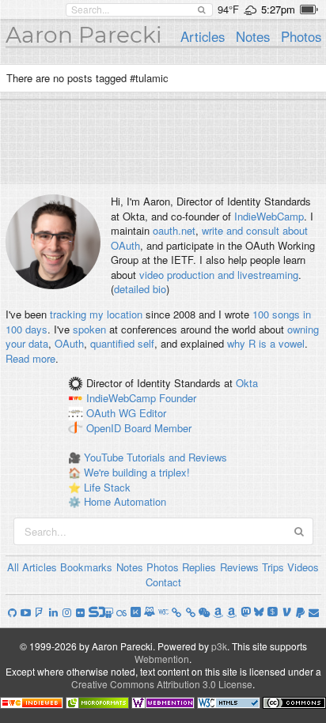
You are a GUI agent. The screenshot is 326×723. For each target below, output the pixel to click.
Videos (303, 566)
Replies (199, 566)
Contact (163, 581)
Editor (152, 412)
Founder (177, 398)
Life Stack (107, 487)
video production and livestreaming (218, 274)
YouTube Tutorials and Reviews (155, 457)
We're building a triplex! (137, 472)
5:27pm (278, 9)
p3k (219, 646)
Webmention (162, 658)
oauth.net (174, 230)
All (13, 566)
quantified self (122, 343)
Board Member (157, 427)
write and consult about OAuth (209, 238)
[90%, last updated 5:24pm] (309, 9)
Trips (273, 566)
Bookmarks (86, 566)
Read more (30, 358)
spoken (89, 329)
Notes (253, 36)
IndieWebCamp (269, 216)
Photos (301, 36)
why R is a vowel (266, 343)
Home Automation (125, 501)
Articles (202, 36)
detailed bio (140, 288)
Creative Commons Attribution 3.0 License (161, 684)
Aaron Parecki (84, 34)
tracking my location (96, 314)
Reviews (239, 566)
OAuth (69, 343)
